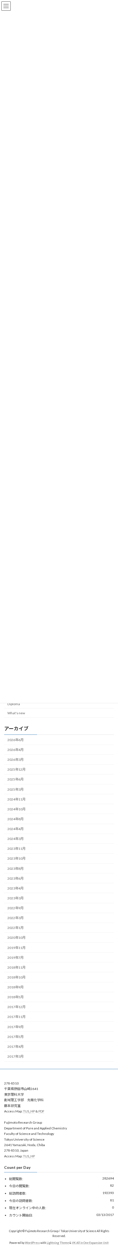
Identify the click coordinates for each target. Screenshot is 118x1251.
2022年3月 (15, 918)
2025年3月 (15, 789)
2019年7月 (15, 957)
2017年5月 (15, 1036)
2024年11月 (16, 799)
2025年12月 (16, 769)
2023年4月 (15, 888)
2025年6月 (15, 779)
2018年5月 (15, 997)
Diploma (13, 704)
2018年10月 (16, 977)
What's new (16, 713)
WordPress (32, 1242)
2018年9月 (15, 987)
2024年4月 (15, 829)
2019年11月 (16, 947)
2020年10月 (16, 938)
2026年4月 (15, 750)
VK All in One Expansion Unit (90, 1242)
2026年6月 (15, 740)
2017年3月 (15, 1056)
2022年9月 (15, 908)
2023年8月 (15, 868)
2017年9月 (15, 1027)
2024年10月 (16, 809)
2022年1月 (15, 928)
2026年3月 (15, 760)
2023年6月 (15, 878)
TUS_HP (29, 1111)
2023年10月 (16, 858)
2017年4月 (15, 1046)
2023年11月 (16, 849)
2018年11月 (16, 967)
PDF (41, 1111)
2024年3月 (15, 839)
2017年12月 (16, 1007)
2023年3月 (15, 898)
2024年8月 (15, 819)
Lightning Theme (58, 1242)
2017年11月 (16, 1017)
